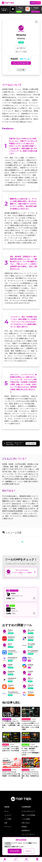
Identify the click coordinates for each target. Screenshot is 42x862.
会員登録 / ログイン (35, 2)
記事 (5, 823)
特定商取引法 (26, 830)
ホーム (6, 811)
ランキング (7, 815)
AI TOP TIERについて (28, 811)
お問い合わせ (26, 823)
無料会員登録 (14, 851)
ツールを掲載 (26, 819)
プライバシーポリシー (28, 834)
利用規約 (24, 826)
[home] (8, 2)
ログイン (29, 851)
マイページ (7, 826)
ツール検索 (7, 819)
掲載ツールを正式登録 (28, 815)
